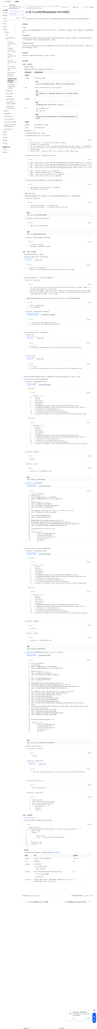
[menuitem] (9, 21)
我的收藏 (91, 7)
